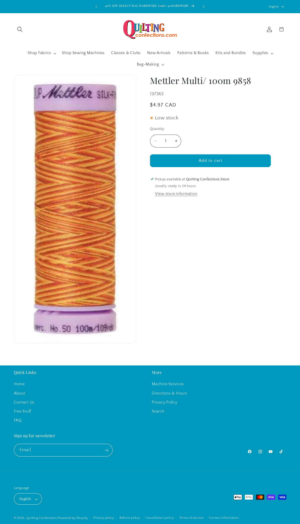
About (19, 393)
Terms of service (191, 518)
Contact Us (24, 402)
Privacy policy (103, 518)
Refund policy (129, 518)
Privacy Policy (164, 402)
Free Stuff (22, 411)
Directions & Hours (169, 393)
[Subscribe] (106, 450)
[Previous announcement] (96, 6)
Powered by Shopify (73, 518)
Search (158, 411)
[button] (20, 29)
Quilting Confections (42, 518)
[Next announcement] (204, 6)
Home (19, 384)
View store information (176, 194)
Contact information (224, 518)
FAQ (18, 420)
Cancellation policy (159, 518)
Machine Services (168, 384)
